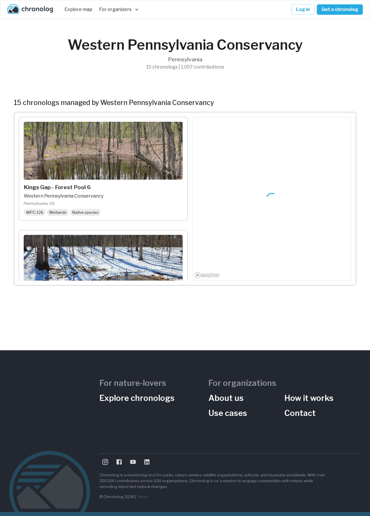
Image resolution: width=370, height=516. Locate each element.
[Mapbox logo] (207, 275)
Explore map (78, 9)
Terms (142, 496)
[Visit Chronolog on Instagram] (105, 462)
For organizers (115, 9)
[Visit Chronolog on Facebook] (119, 462)
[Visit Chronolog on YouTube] (133, 462)
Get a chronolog (339, 9)
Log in (303, 9)
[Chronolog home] (30, 9)
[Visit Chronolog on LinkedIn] (147, 462)
